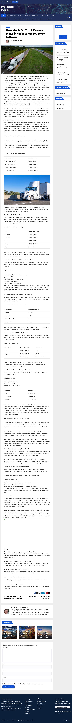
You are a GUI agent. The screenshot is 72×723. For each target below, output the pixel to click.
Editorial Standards (31, 15)
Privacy (65, 720)
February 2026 (60, 104)
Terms (69, 720)
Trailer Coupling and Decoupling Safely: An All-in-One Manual (62, 81)
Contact (49, 19)
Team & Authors (37, 19)
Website (4, 677)
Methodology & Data (14, 15)
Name (4, 663)
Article (7, 27)
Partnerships (7, 19)
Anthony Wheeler (17, 40)
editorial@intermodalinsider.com (62, 711)
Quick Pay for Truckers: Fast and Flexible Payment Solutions (27, 633)
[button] (67, 17)
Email (4, 670)
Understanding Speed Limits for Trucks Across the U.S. (63, 74)
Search (58, 26)
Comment (5, 647)
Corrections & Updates (48, 15)
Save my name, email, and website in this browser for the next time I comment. (23, 684)
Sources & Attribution (21, 19)
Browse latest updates (62, 707)
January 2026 (60, 108)
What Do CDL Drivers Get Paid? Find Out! (14, 136)
